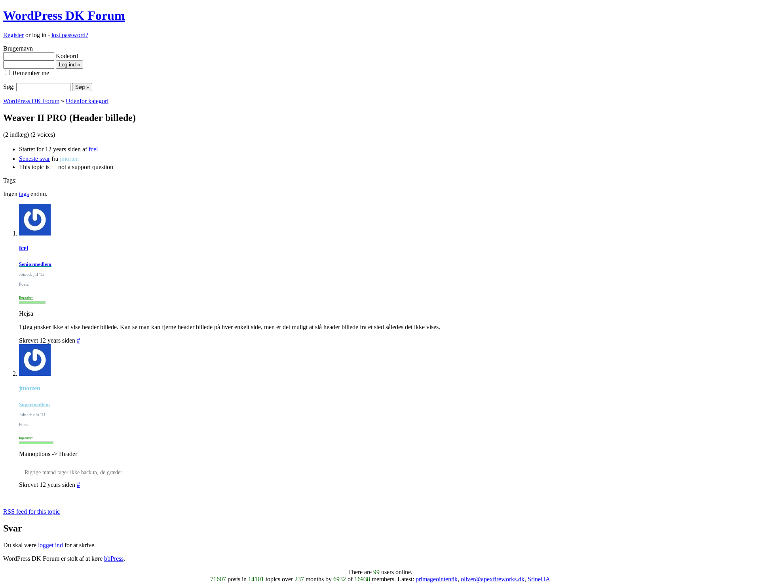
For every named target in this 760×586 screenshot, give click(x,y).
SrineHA (539, 579)
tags (24, 193)
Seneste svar (34, 158)
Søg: (9, 86)
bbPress (114, 558)
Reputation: (26, 298)
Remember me (30, 73)
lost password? (69, 35)
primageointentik (437, 579)
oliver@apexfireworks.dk (492, 579)
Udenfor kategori (87, 101)
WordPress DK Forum (64, 15)
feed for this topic (31, 511)
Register (13, 35)
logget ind (50, 545)
